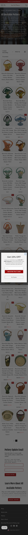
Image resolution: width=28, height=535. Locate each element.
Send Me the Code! (14, 272)
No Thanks (14, 277)
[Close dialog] (25, 254)
